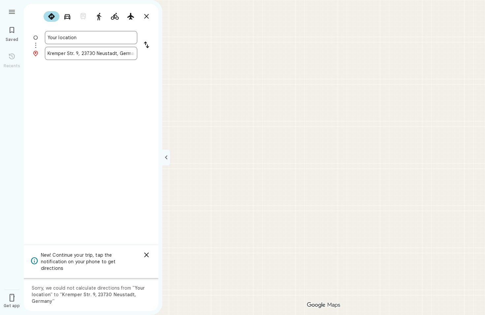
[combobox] (91, 37)
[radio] (51, 16)
